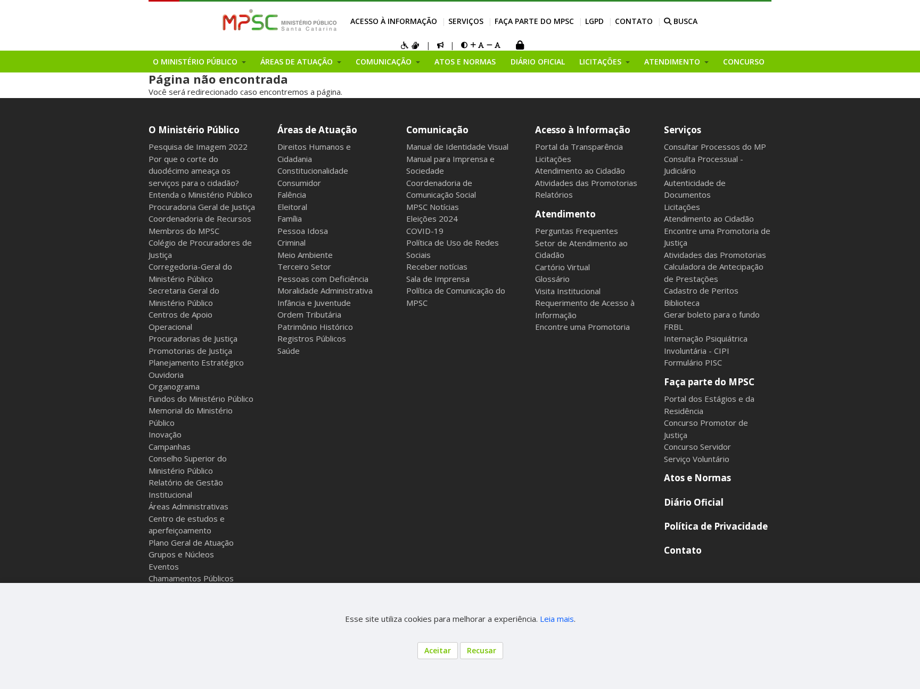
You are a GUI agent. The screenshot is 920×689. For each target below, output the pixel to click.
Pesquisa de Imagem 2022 (198, 146)
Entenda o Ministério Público (200, 194)
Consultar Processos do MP (715, 146)
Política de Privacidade (716, 526)
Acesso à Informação (393, 21)
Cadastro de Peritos (701, 290)
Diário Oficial (538, 61)
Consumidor (299, 182)
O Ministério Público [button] (196, 61)
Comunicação (437, 130)
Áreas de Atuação (317, 130)
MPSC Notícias (432, 206)
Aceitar (437, 650)
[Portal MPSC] (285, 20)
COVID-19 (424, 230)
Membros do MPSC (184, 230)
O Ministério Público (194, 130)
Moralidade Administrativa (325, 290)
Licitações (553, 158)
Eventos (164, 566)
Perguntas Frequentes (576, 230)
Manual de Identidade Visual (457, 146)
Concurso (744, 61)
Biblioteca (682, 302)
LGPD (594, 21)
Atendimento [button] (673, 61)
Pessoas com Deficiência (322, 278)
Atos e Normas (465, 61)
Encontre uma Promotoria (582, 326)
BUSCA (684, 21)
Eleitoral (292, 206)
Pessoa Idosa (302, 230)
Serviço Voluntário (696, 458)
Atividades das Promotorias (586, 182)
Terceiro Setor (304, 266)
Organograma (174, 386)
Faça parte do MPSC (534, 21)
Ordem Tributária (309, 314)
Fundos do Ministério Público (201, 398)
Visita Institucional (568, 291)
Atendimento (565, 214)
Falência (291, 194)
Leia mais (557, 618)
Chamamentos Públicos (191, 578)
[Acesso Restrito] (519, 46)
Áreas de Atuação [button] (297, 61)
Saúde (288, 350)
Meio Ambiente (305, 254)
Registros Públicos (311, 338)
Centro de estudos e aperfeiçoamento (187, 524)
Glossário (552, 278)
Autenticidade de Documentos (695, 188)
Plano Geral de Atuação (191, 542)
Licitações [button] (601, 61)
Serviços (465, 21)
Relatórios (554, 194)
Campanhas (170, 446)
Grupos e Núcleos (181, 554)
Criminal (291, 242)
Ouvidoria (166, 374)
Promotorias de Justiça (190, 350)
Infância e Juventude (314, 302)
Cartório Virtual (562, 267)
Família (289, 218)
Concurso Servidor (697, 446)
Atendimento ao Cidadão (580, 170)
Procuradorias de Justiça (193, 338)
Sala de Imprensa (438, 278)
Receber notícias (436, 266)
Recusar (481, 650)
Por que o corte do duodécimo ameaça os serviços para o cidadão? (194, 170)
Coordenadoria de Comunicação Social (441, 188)
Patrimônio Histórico (315, 326)
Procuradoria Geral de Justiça (202, 206)
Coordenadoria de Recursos (200, 218)
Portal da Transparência (579, 146)
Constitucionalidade (312, 170)
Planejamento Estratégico (196, 362)
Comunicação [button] (385, 61)
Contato (634, 21)
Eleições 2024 (432, 218)
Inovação (165, 434)
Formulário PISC (693, 362)
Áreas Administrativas (188, 506)
